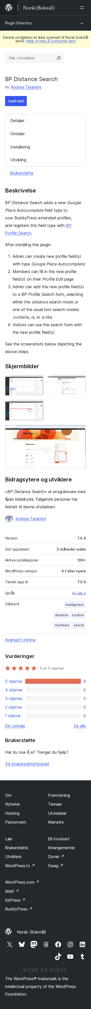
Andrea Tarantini (26, 87)
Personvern (15, 822)
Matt (12, 891)
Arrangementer (61, 847)
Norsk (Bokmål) (31, 932)
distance (61, 615)
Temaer (55, 804)
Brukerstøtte (21, 173)
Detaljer (17, 120)
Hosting (12, 813)
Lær (8, 838)
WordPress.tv (20, 865)
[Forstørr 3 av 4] (36, 406)
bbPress (15, 900)
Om (8, 795)
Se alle (80, 725)
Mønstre (56, 822)
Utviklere (13, 856)
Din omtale (15, 725)
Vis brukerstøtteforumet (27, 763)
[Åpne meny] (83, 7)
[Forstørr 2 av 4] (79, 381)
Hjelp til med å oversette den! (51, 41)
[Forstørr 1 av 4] (36, 381)
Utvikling (18, 159)
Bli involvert (59, 838)
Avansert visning (20, 639)
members (62, 625)
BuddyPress (19, 908)
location (78, 615)
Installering (20, 146)
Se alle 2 (79, 593)
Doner (56, 856)
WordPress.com (22, 882)
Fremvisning (59, 795)
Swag (55, 865)
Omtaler (17, 133)
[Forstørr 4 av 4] (79, 431)
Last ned (16, 101)
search (79, 625)
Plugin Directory (18, 23)
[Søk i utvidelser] (59, 58)
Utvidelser (57, 813)
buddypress (74, 605)
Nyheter (12, 804)
